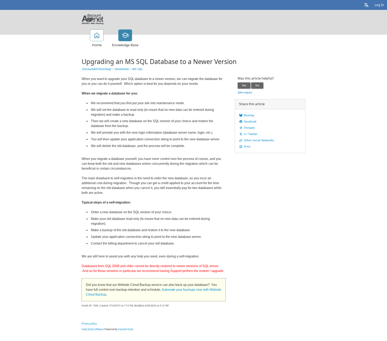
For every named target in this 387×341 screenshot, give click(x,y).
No (257, 85)
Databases (122, 69)
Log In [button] (379, 5)
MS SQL (137, 69)
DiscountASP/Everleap (96, 69)
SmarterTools (125, 329)
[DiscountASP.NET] (93, 19)
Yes (244, 85)
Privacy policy (89, 323)
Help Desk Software (93, 329)
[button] (366, 4)
